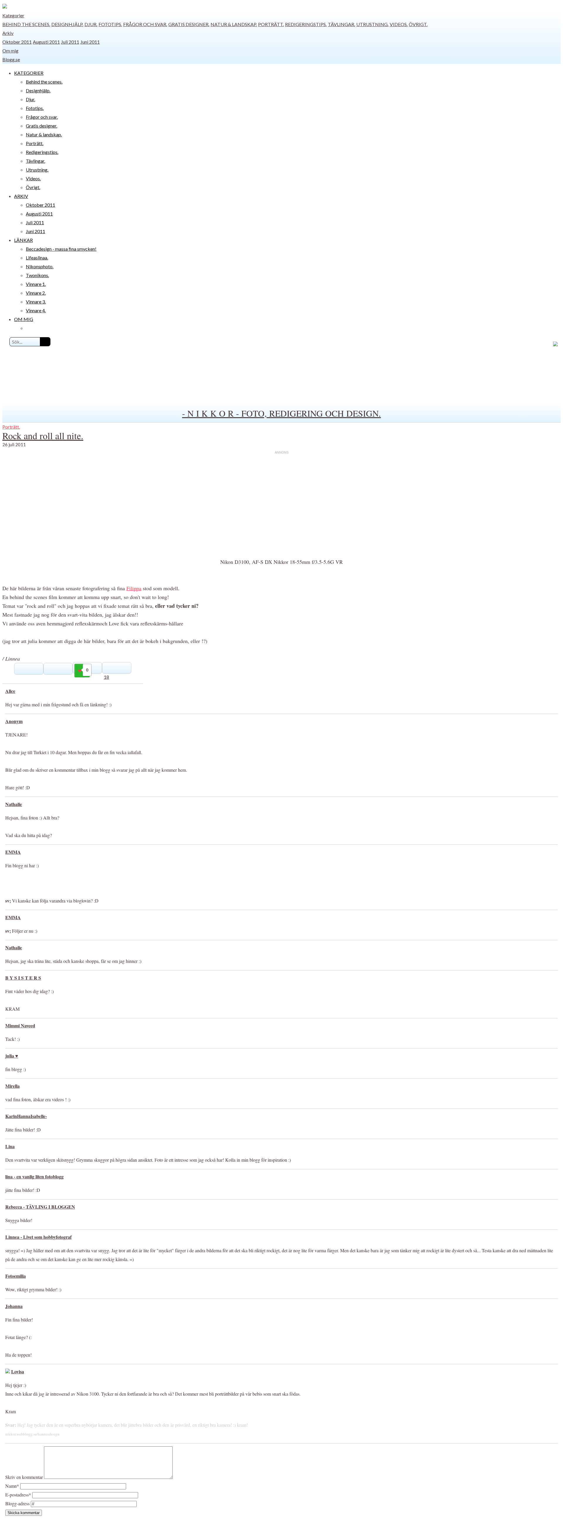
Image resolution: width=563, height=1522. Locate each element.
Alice (10, 691)
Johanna (14, 1306)
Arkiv (7, 33)
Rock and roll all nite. (42, 435)
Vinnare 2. (36, 293)
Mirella (12, 1085)
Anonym (14, 721)
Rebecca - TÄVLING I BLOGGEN (40, 1206)
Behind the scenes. (26, 24)
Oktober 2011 (17, 42)
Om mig (10, 50)
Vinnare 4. (36, 310)
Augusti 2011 (46, 42)
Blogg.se (11, 59)
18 (106, 677)
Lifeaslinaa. (37, 257)
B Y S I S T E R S (23, 977)
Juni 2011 (90, 42)
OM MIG (23, 319)
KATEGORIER (28, 73)
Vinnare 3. (36, 301)
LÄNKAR (23, 240)
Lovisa (17, 1371)
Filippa (133, 588)
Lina (10, 1146)
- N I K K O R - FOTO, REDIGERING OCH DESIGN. (281, 413)
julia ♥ (11, 1055)
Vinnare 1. (36, 284)
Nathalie (13, 804)
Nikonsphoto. (39, 266)
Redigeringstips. (306, 24)
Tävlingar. (341, 24)
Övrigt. (418, 24)
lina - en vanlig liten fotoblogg (34, 1176)
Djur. (90, 24)
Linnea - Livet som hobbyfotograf (38, 1236)
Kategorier (13, 15)
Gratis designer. (188, 24)
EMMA (13, 852)
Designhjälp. (67, 24)
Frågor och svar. (145, 24)
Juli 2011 (70, 42)
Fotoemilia (15, 1275)
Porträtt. (271, 24)
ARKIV (21, 196)
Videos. (399, 24)
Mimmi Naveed (20, 1025)
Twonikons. (37, 275)
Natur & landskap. (234, 24)
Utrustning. (372, 24)
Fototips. (110, 24)
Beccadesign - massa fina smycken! (61, 249)
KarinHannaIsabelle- (26, 1116)
